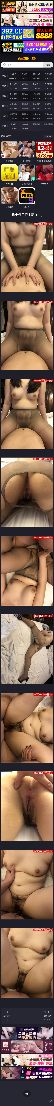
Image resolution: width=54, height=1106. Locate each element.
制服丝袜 (13, 98)
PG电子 (13, 74)
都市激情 (13, 114)
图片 (4, 106)
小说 (4, 116)
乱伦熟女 (36, 98)
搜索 (48, 65)
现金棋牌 (36, 78)
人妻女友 (36, 114)
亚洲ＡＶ (13, 84)
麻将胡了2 (13, 78)
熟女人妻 (13, 88)
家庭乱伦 (25, 114)
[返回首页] (50, 1100)
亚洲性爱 (13, 94)
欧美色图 (36, 104)
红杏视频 (13, 128)
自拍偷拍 (25, 84)
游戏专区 (48, 74)
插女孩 (13, 124)
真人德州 (25, 74)
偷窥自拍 (13, 104)
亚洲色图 (25, 104)
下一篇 (47, 1016)
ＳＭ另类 (48, 88)
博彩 (4, 76)
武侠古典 (48, 114)
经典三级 (25, 98)
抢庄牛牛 (48, 78)
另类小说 (25, 118)
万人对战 (36, 74)
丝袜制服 (25, 88)
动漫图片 (48, 104)
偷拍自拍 (25, 94)
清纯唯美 (25, 108)
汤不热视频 (48, 124)
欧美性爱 (48, 94)
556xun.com (27, 58)
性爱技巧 (48, 118)
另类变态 (48, 98)
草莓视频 (36, 124)
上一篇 (6, 1016)
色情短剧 (25, 128)
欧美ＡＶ (36, 84)
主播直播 (36, 88)
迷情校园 (13, 118)
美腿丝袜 (13, 108)
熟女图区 (36, 108)
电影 (4, 96)
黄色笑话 (36, 118)
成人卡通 (36, 94)
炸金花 (25, 78)
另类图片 (48, 108)
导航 (4, 126)
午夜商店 (25, 124)
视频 (4, 86)
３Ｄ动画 (48, 84)
